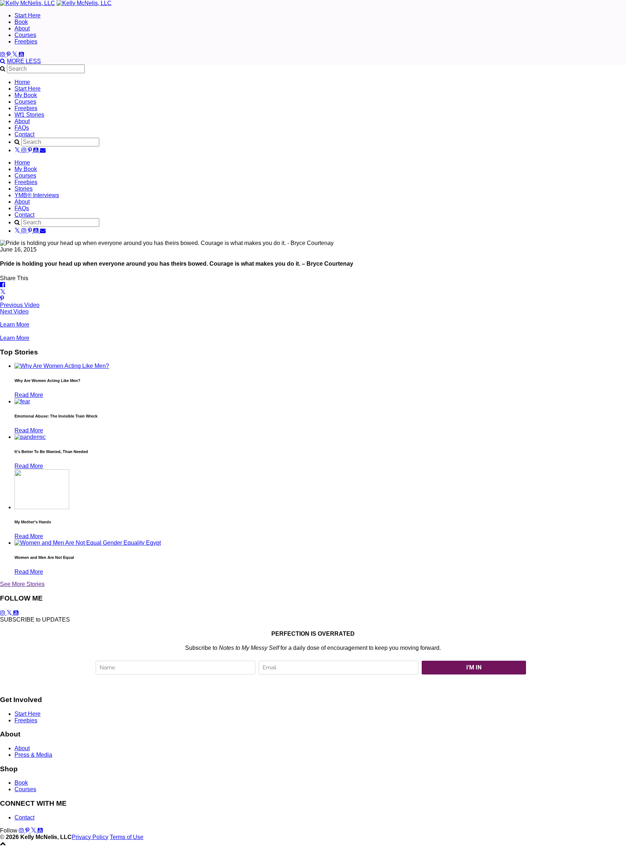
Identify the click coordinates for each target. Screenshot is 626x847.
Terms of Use (126, 837)
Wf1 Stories (29, 115)
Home (22, 82)
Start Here (27, 15)
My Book (25, 95)
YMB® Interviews (36, 195)
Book (21, 22)
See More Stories (22, 584)
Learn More (14, 324)
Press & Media (33, 755)
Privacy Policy (90, 837)
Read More (28, 395)
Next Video (14, 311)
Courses (25, 35)
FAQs (21, 128)
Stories (23, 189)
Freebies (25, 41)
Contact (24, 134)
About (22, 28)
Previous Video (19, 305)
